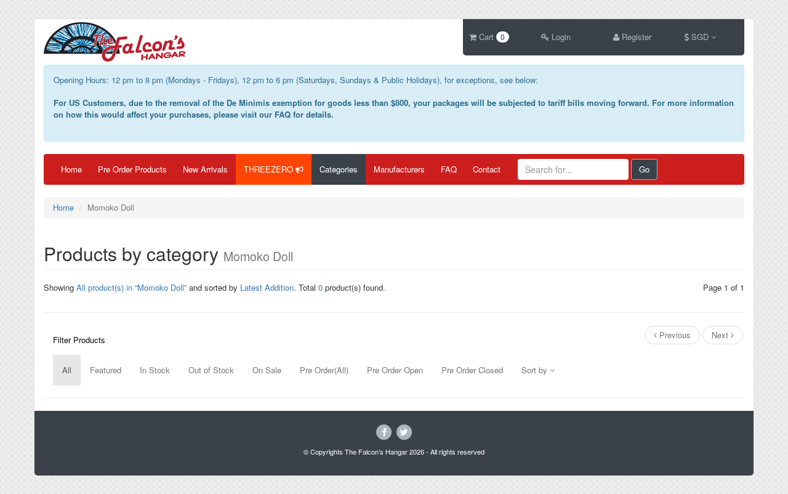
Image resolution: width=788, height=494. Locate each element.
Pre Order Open (395, 370)
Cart (490, 37)
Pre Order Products (132, 169)
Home (71, 169)
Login (560, 37)
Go (644, 169)
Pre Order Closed (472, 370)
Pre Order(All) (324, 370)
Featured (105, 370)
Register (635, 37)
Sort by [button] (535, 370)
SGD (700, 37)
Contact (487, 169)
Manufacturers (399, 169)
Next (721, 335)
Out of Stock (211, 370)
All (66, 370)
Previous (674, 335)
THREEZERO (270, 169)
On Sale (266, 370)
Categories (339, 169)
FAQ (449, 169)
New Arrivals (205, 169)
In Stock (155, 370)
